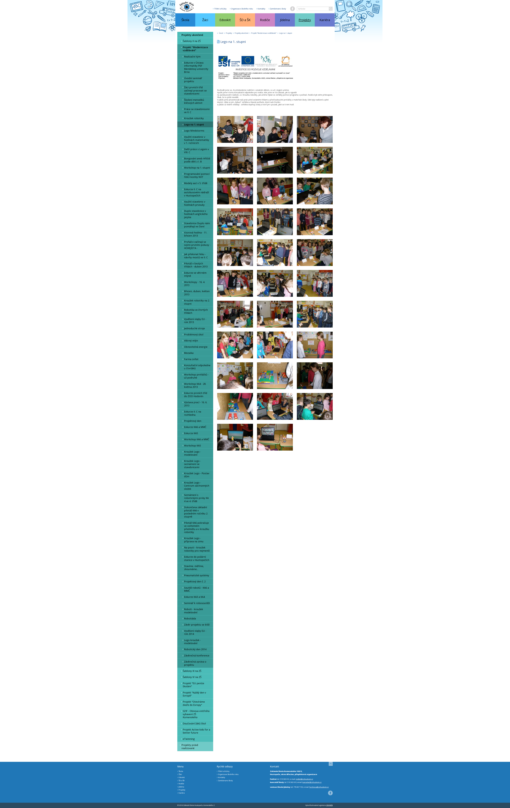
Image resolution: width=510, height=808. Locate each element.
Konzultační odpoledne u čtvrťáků (197, 367)
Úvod (221, 33)
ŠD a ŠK (245, 20)
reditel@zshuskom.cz (304, 779)
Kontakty (261, 8)
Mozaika (189, 352)
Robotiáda (190, 618)
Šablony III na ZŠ (192, 670)
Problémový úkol (193, 334)
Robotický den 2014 (195, 649)
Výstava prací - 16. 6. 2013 (195, 404)
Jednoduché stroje (194, 328)
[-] (235, 129)
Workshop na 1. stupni (197, 167)
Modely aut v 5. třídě (195, 183)
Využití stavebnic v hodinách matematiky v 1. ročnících (196, 140)
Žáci (205, 20)
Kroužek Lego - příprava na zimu (193, 540)
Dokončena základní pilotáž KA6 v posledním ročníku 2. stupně (196, 512)
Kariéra (325, 20)
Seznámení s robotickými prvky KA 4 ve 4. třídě (196, 498)
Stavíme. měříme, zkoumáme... (194, 567)
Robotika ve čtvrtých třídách (196, 311)
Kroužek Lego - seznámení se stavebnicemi (192, 464)
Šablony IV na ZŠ (192, 677)
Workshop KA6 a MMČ (196, 439)
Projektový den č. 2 (195, 581)
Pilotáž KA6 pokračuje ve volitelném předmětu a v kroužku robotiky (196, 527)
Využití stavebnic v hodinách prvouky (194, 203)
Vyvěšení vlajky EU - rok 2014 (195, 632)
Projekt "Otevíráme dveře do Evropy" (194, 703)
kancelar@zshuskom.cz (312, 782)
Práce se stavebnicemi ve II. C (197, 111)
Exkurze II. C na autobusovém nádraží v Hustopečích (196, 192)
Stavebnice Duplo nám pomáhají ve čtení (197, 225)
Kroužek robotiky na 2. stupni (197, 302)
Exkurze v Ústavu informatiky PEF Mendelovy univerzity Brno (196, 67)
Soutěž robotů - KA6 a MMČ (196, 589)
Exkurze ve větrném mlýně (195, 274)
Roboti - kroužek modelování (193, 611)
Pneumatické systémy (196, 575)
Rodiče (265, 20)
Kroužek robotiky (194, 118)
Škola (185, 20)
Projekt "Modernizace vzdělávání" (195, 49)
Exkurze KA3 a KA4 (194, 596)
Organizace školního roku (242, 8)
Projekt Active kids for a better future (196, 731)
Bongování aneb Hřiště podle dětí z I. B (197, 160)
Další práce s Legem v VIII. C (196, 151)
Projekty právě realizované (189, 746)
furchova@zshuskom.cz (319, 787)
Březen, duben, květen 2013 (197, 293)
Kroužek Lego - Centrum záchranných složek (196, 485)
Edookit (225, 20)
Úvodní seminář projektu (193, 80)
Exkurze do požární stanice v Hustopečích (196, 558)
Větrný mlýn (191, 340)
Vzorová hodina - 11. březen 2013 (195, 234)
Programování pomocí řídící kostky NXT (197, 175)
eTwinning (189, 738)
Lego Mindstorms (194, 130)
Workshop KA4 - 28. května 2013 (195, 385)
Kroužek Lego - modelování (192, 453)
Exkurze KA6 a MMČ (195, 427)
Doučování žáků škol (194, 723)
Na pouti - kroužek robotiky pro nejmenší (197, 549)
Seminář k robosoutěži (197, 603)
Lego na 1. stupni (194, 124)
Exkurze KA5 (191, 433)
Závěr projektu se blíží (197, 624)
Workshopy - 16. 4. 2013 (194, 283)
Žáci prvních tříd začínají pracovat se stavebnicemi (195, 90)
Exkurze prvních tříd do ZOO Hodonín (195, 394)
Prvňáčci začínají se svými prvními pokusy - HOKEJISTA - (197, 245)
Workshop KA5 (192, 445)
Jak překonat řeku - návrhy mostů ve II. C (196, 256)
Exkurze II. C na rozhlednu (192, 413)
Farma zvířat (191, 359)
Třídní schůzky (220, 8)
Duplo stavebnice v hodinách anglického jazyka (196, 214)
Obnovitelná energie (195, 346)
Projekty (305, 20)
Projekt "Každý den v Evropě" (194, 694)
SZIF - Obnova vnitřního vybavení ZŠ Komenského (196, 714)
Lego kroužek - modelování (192, 642)
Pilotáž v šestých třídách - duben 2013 (196, 265)
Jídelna (285, 20)
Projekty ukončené (192, 34)
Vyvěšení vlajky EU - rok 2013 (195, 320)
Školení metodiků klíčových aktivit (194, 101)
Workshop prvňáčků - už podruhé (196, 376)
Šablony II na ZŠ (192, 41)
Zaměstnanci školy (278, 8)
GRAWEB (329, 805)
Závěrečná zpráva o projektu (195, 663)
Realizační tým (192, 56)
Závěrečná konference (196, 655)
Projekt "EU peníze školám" (193, 685)
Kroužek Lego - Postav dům (196, 475)
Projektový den (192, 420)
